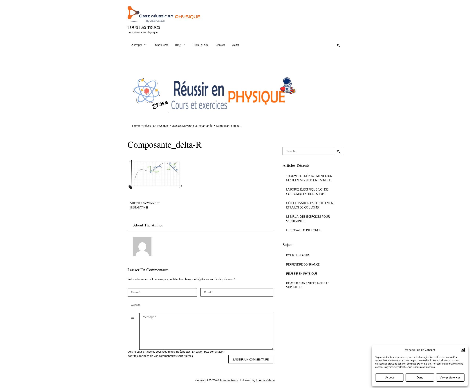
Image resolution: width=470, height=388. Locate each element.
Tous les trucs (144, 27)
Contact (220, 45)
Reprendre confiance (303, 264)
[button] (462, 350)
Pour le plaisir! (298, 255)
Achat (235, 45)
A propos (136, 45)
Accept (389, 377)
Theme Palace (265, 380)
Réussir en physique (301, 273)
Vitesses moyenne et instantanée (145, 205)
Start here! (161, 45)
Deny (420, 377)
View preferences (450, 377)
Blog (178, 45)
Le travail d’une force (303, 230)
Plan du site (201, 45)
